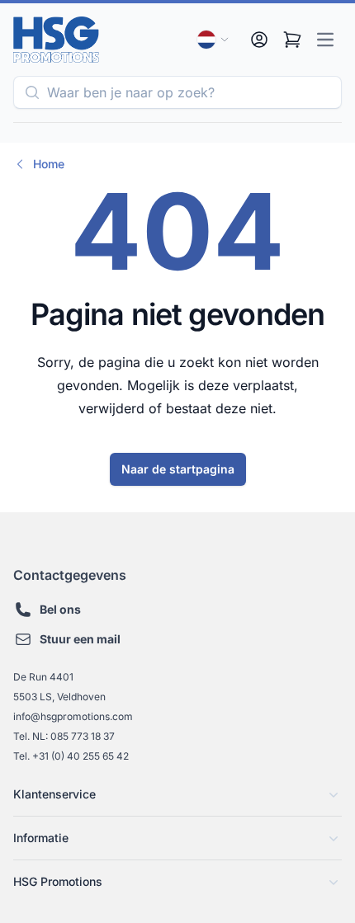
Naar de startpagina (177, 469)
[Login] (259, 39)
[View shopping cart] (292, 39)
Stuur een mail (80, 639)
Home (48, 164)
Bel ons (60, 609)
